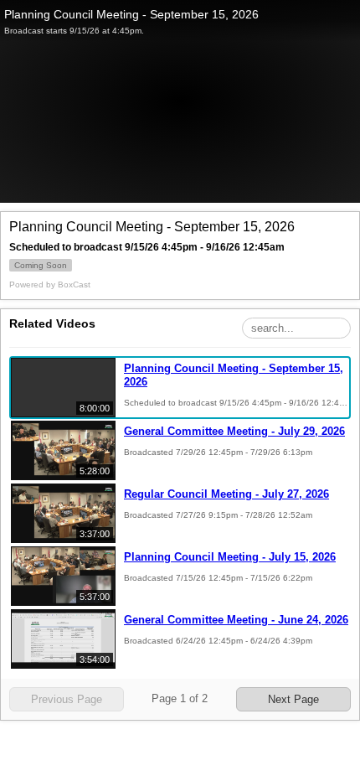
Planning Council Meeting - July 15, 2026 (230, 557)
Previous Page (66, 699)
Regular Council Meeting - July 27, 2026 (226, 494)
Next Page (293, 699)
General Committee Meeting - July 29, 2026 (234, 431)
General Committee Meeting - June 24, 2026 (236, 619)
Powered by (49, 284)
